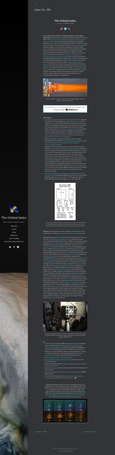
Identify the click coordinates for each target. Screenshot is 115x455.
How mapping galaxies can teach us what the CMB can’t (61, 372)
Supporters (14, 235)
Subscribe (14, 226)
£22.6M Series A (58, 243)
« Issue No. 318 (40, 432)
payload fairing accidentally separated (60, 239)
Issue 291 (77, 248)
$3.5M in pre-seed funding (71, 282)
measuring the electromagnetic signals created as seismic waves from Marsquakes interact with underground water (66, 142)
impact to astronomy (72, 254)
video (45, 49)
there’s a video (68, 378)
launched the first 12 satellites (62, 269)
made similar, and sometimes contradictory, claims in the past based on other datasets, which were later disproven (65, 134)
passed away (52, 297)
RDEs (56, 41)
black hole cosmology (66, 129)
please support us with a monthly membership (71, 233)
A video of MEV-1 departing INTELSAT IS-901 (58, 359)
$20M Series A (62, 248)
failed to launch (55, 286)
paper (53, 123)
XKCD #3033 (81, 226)
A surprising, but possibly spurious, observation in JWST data (63, 119)
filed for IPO (79, 263)
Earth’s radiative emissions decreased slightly (63, 148)
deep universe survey (73, 121)
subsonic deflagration (78, 45)
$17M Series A (52, 256)
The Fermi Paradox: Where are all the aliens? (58, 357)
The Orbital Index (14, 217)
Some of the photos (50, 368)
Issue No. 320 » (90, 432)
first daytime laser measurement (62, 292)
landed (45, 290)
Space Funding (14, 238)
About (14, 232)
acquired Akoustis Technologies (63, 265)
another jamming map (51, 365)
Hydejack (66, 451)
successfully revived (51, 355)
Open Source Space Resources (14, 241)
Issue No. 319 (61, 23)
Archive (14, 229)
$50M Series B (66, 279)
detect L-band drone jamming (72, 363)
